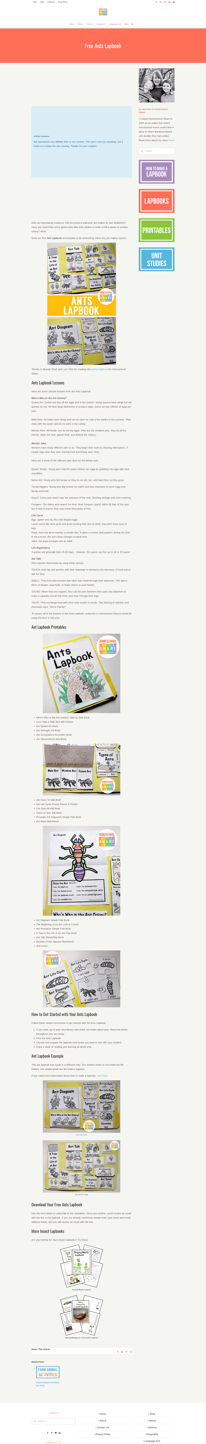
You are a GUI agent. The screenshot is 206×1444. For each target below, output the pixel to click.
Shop (152, 1414)
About (103, 1420)
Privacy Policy (103, 1434)
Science (152, 1427)
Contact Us (103, 1427)
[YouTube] (56, 1433)
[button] (132, 24)
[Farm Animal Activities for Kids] (47, 1372)
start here (102, 1075)
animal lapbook (100, 369)
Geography (152, 1434)
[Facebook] (48, 1433)
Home (103, 1414)
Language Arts (152, 1441)
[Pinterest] (52, 1433)
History (152, 1420)
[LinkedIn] (60, 1433)
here (170, 140)
